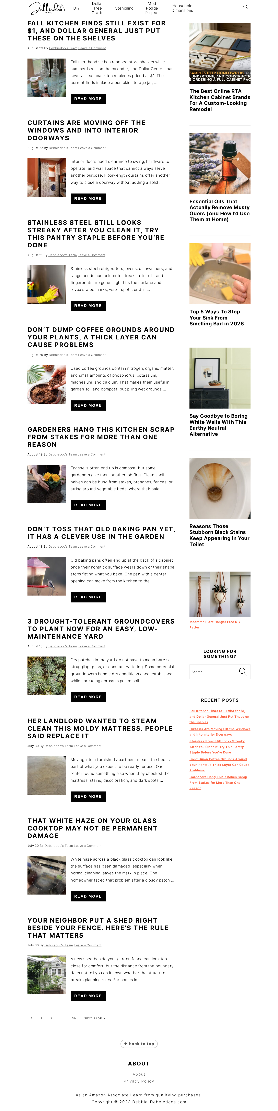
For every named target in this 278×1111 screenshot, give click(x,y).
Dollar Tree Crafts (98, 8)
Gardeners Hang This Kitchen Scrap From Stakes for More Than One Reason (101, 437)
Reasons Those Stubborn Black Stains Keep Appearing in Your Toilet (219, 535)
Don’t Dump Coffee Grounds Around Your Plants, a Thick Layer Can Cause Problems (101, 337)
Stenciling (124, 8)
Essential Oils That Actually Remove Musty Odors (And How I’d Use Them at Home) (219, 210)
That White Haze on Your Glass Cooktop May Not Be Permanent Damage (92, 828)
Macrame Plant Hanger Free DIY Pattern (215, 624)
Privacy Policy (139, 1081)
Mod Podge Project (152, 8)
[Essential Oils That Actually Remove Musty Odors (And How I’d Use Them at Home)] (220, 163)
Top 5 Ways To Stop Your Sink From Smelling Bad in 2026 (216, 318)
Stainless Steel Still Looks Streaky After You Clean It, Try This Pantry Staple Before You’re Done (96, 234)
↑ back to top (139, 1043)
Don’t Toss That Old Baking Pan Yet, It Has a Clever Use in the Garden (101, 532)
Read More (88, 99)
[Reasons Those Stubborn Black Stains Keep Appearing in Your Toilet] (220, 488)
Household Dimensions (182, 8)
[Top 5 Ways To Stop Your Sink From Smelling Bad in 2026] (220, 273)
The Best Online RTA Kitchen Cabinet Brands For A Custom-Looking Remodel (219, 100)
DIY (76, 8)
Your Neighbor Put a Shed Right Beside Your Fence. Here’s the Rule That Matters (98, 927)
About (139, 1074)
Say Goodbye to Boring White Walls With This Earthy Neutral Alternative (218, 425)
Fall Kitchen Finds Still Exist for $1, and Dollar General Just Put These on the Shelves (96, 30)
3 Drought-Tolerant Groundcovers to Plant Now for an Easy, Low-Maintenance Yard (101, 628)
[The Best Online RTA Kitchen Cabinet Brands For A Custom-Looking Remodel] (220, 53)
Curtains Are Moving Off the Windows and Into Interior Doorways (86, 130)
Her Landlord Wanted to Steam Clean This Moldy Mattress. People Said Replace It (100, 728)
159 (73, 1018)
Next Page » (94, 1018)
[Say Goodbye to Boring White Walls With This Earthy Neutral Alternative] (220, 378)
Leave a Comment (92, 48)
